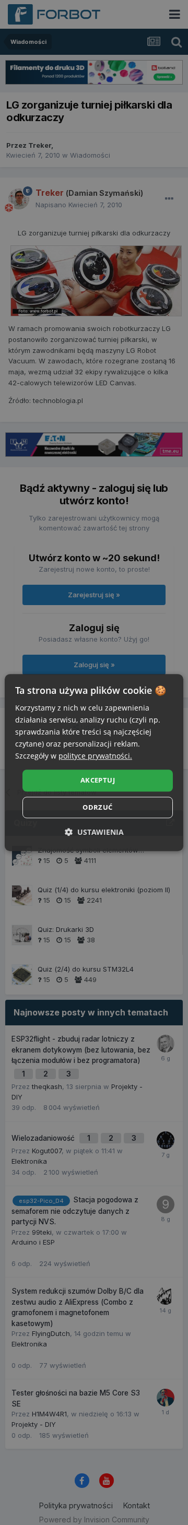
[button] (94, 832)
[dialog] (94, 762)
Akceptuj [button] (97, 780)
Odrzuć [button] (97, 807)
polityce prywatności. (95, 756)
